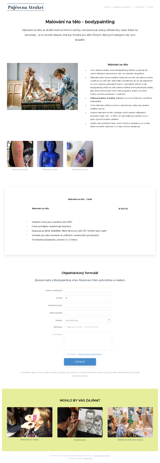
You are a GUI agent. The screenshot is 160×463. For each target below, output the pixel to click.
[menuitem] (107, 7)
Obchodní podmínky (102, 456)
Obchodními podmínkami (89, 354)
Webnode (88, 458)
